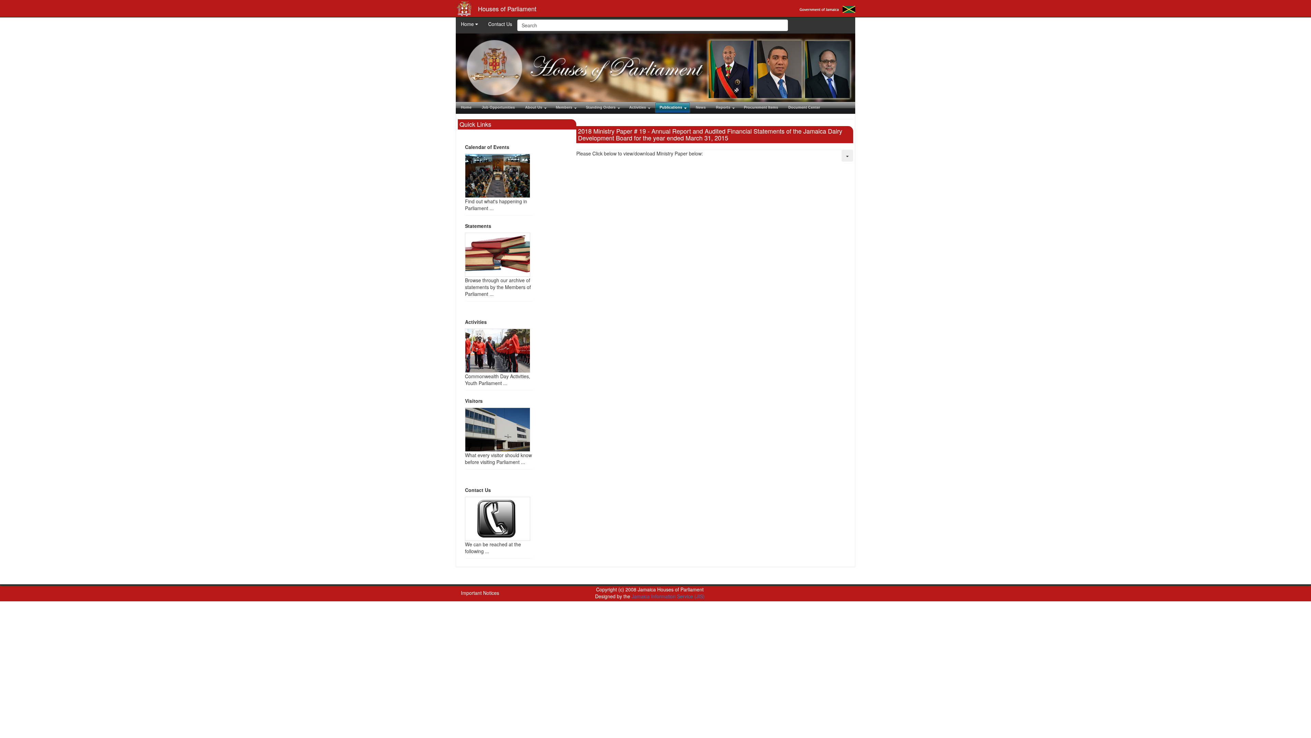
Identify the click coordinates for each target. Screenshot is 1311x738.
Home (468, 23)
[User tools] (847, 156)
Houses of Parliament (507, 8)
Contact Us (500, 23)
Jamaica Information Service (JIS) (668, 596)
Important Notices (480, 592)
